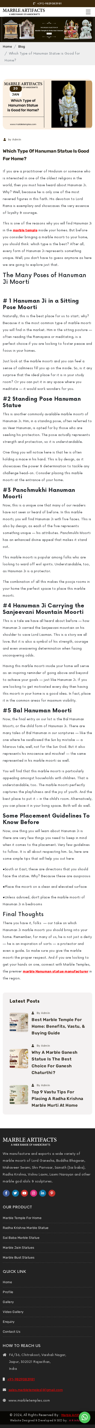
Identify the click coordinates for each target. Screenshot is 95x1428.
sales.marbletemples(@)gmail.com (36, 1390)
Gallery (8, 1302)
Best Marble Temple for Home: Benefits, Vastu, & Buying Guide (58, 1026)
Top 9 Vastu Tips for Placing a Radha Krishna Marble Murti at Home (57, 1098)
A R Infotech (77, 1420)
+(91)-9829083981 (49, 3)
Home (7, 47)
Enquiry (9, 1322)
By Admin (43, 1013)
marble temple (25, 230)
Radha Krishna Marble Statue (26, 1228)
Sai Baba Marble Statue (21, 1238)
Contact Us (11, 1332)
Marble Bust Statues (19, 1258)
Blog (21, 47)
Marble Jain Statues (18, 1248)
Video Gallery (13, 1312)
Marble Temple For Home (22, 1218)
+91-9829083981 (21, 1379)
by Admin (14, 139)
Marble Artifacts (73, 1415)
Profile (8, 1292)
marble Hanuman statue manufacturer (55, 971)
